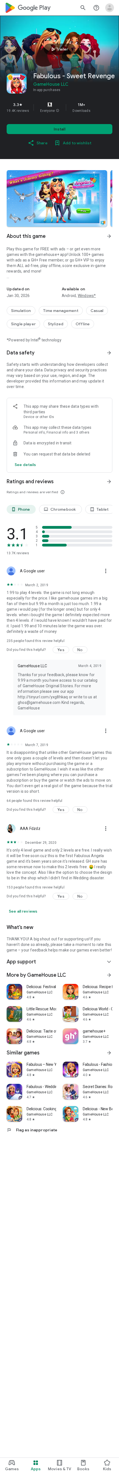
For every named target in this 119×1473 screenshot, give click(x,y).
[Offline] (82, 324)
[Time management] (61, 310)
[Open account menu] (109, 7)
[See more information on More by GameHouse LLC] (109, 975)
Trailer (59, 49)
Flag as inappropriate (32, 1129)
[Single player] (23, 324)
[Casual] (97, 310)
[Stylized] (55, 324)
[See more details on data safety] (25, 464)
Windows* (87, 295)
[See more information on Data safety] (109, 352)
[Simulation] (21, 310)
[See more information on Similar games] (109, 1052)
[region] (59, 107)
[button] (57, 111)
